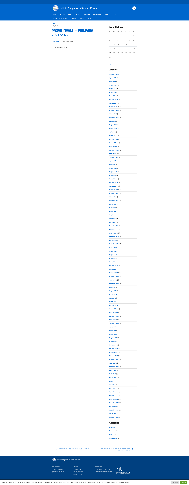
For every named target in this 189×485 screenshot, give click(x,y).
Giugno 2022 (113, 168)
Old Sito (74, 18)
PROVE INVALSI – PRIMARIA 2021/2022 (72, 33)
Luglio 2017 (112, 374)
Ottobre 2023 (113, 114)
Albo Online (114, 14)
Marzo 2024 (112, 96)
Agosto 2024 (113, 78)
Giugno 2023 (113, 125)
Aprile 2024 (112, 92)
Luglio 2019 (112, 287)
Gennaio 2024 (113, 103)
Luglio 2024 (112, 81)
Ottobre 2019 (113, 280)
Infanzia (70, 14)
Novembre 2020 (114, 237)
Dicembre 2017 (113, 356)
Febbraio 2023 (113, 139)
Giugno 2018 (113, 334)
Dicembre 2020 (113, 233)
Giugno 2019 (113, 291)
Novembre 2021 (114, 193)
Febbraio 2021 (113, 226)
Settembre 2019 (114, 284)
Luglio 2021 (112, 208)
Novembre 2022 (114, 150)
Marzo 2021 (112, 222)
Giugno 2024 (113, 85)
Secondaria (87, 14)
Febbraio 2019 (113, 305)
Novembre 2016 (114, 403)
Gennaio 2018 (113, 352)
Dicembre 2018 (113, 312)
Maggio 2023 (113, 128)
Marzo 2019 (112, 302)
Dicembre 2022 (113, 146)
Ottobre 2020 (113, 240)
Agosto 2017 (113, 370)
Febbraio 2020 (113, 266)
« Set (110, 65)
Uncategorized (113, 438)
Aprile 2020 (112, 258)
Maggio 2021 (113, 215)
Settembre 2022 (114, 157)
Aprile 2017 (112, 385)
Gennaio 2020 (113, 269)
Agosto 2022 (113, 161)
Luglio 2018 (112, 331)
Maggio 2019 (113, 294)
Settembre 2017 (114, 367)
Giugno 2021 (113, 211)
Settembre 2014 (114, 417)
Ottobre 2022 (113, 154)
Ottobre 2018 (113, 320)
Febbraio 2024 (113, 99)
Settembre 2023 (114, 118)
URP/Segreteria (97, 14)
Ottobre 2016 (113, 406)
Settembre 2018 (114, 323)
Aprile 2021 (112, 219)
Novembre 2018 (114, 316)
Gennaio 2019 (113, 309)
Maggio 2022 (113, 172)
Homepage (112, 427)
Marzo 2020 (112, 262)
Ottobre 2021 (113, 197)
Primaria (78, 14)
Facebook (82, 18)
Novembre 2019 (114, 276)
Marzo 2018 (112, 345)
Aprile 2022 (112, 175)
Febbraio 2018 (113, 349)
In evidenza (112, 431)
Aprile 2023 (112, 132)
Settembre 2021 (114, 201)
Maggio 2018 (113, 338)
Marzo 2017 (112, 388)
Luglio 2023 (112, 121)
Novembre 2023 (114, 110)
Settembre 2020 (114, 244)
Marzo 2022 (112, 179)
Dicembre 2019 (113, 273)
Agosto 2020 (113, 247)
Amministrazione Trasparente (60, 18)
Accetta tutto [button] (183, 482)
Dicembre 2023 (113, 107)
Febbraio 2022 (113, 183)
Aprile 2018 (112, 341)
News (106, 14)
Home (54, 14)
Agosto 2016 (113, 414)
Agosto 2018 (113, 327)
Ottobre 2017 (113, 363)
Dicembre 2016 (113, 399)
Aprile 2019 (112, 298)
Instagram (90, 18)
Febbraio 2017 (113, 392)
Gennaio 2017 (113, 396)
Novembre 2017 (114, 359)
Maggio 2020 (113, 255)
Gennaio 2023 (113, 143)
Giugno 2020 (113, 251)
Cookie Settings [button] (175, 482)
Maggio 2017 (113, 381)
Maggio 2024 (113, 89)
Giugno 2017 (113, 377)
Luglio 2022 (112, 164)
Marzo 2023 (112, 136)
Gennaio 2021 (113, 229)
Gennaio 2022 (113, 186)
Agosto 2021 (113, 204)
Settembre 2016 (114, 410)
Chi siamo (62, 14)
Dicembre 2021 (113, 190)
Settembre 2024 (114, 74)
